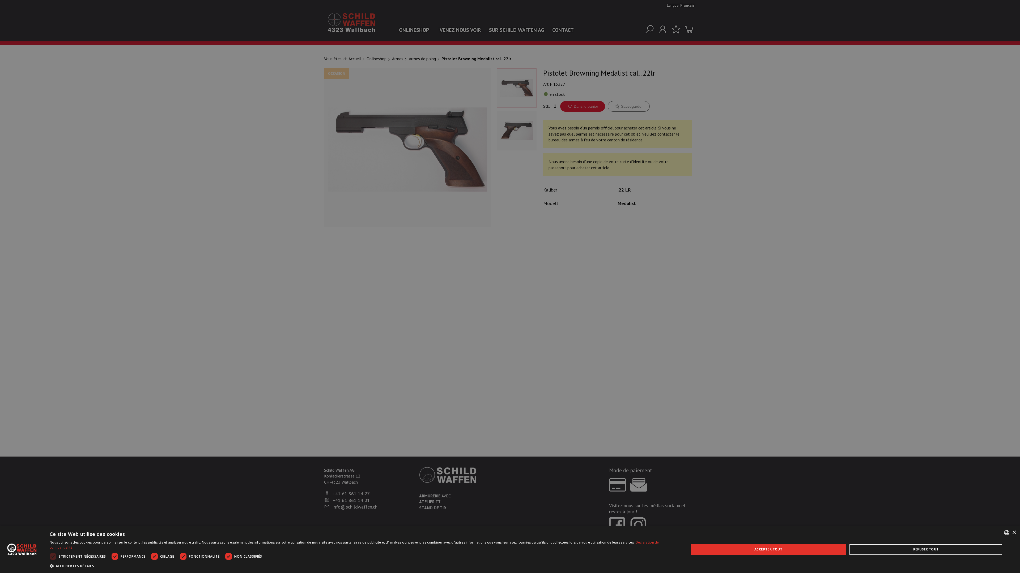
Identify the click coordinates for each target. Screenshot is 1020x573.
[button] (360, 566)
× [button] (1014, 533)
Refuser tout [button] (926, 549)
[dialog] (510, 549)
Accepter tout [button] (768, 549)
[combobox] (1006, 532)
